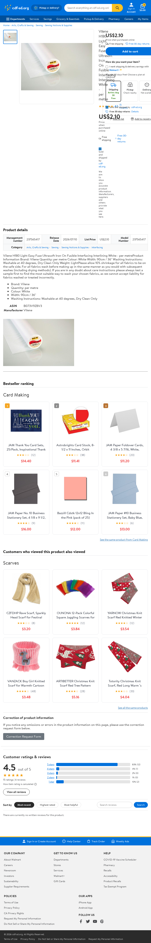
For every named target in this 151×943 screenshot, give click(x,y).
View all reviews (16, 792)
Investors (9, 876)
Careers (128, 19)
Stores (57, 865)
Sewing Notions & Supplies (58, 25)
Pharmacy (114, 19)
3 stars (50, 773)
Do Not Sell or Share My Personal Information (29, 924)
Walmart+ (59, 876)
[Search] (117, 8)
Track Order (98, 841)
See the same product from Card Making (124, 539)
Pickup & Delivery (94, 19)
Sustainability (11, 881)
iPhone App (85, 902)
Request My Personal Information (22, 918)
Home (6, 25)
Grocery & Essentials (67, 19)
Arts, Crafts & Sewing (23, 25)
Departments (17, 19)
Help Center (74, 841)
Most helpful (71, 805)
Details (135, 111)
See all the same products (133, 708)
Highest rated (47, 805)
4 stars (50, 768)
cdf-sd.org (102, 165)
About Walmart (12, 859)
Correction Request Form (23, 736)
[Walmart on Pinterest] (102, 921)
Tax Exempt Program (115, 886)
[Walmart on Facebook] (81, 921)
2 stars (50, 777)
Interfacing (97, 247)
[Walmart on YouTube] (95, 921)
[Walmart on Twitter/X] (88, 921)
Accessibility (111, 876)
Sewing (39, 25)
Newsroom (10, 870)
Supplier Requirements (16, 886)
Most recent (24, 805)
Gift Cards (59, 881)
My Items (143, 19)
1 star (51, 781)
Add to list (118, 118)
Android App (86, 907)
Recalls (107, 870)
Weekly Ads (122, 841)
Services (34, 19)
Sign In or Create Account (41, 841)
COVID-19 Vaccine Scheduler (120, 859)
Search (141, 805)
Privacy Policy (12, 907)
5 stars (50, 764)
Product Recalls (112, 881)
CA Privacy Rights (14, 913)
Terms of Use (11, 902)
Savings (48, 19)
